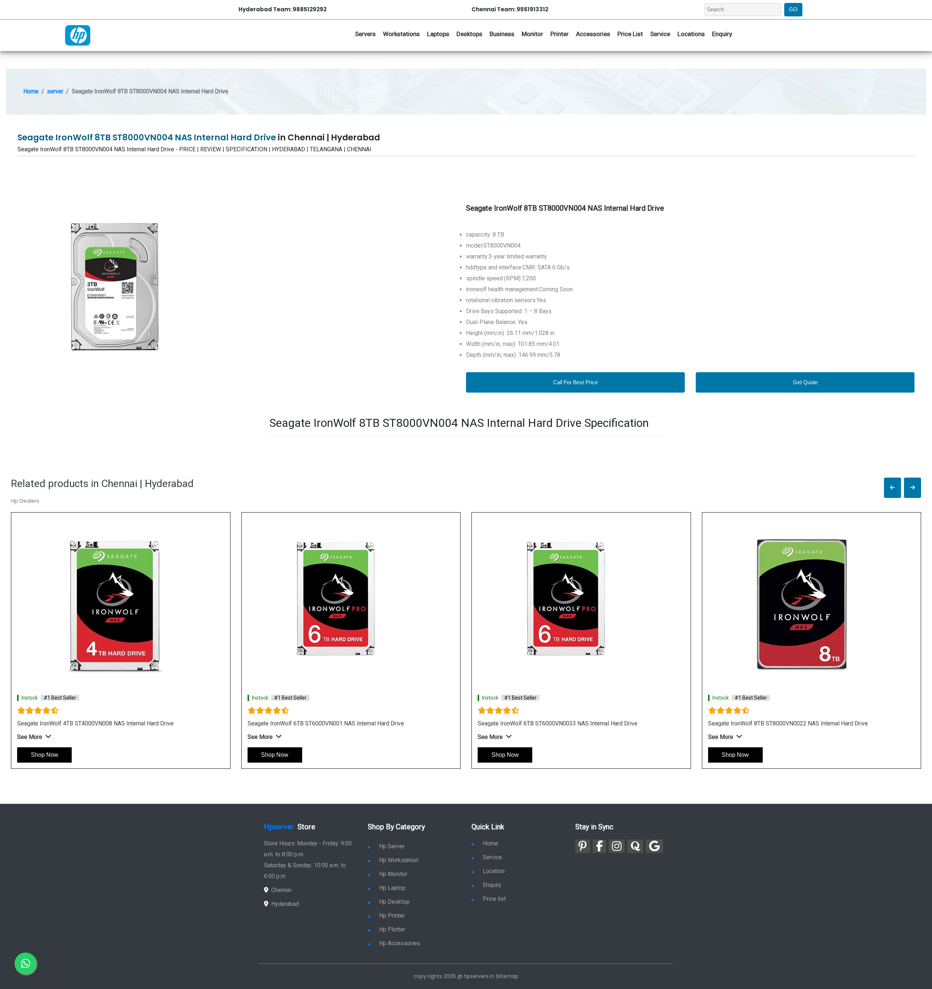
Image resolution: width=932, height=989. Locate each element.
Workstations (401, 34)
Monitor (532, 34)
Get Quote (805, 382)
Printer (559, 34)
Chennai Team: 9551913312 (509, 9)
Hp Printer (392, 915)
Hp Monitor (393, 874)
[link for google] (654, 846)
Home (31, 91)
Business (502, 34)
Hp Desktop (394, 901)
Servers (365, 34)
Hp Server (391, 846)
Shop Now (44, 755)
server (55, 91)
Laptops (438, 34)
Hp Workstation (398, 860)
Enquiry (722, 34)
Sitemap (507, 976)
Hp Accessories (399, 943)
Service (660, 34)
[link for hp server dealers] (77, 34)
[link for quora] (635, 846)
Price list (494, 898)
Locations (691, 34)
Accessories (593, 34)
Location (494, 871)
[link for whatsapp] (25, 963)
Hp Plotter (392, 929)
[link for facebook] (599, 846)
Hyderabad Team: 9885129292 (282, 9)
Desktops (469, 34)
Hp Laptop (392, 887)
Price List (630, 34)
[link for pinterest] (582, 846)
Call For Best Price (575, 382)
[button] (892, 488)
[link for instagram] (617, 846)
